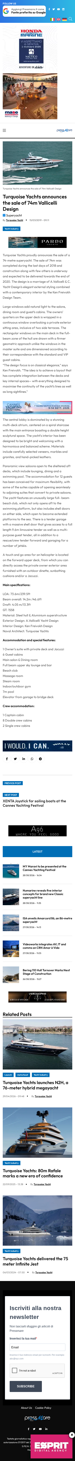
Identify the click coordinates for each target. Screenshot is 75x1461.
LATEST (37, 851)
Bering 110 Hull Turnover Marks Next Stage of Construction (46, 971)
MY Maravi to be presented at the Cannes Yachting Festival (44, 868)
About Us (26, 1407)
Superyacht (14, 215)
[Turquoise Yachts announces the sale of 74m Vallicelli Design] (23, 759)
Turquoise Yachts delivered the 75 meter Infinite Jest (35, 1261)
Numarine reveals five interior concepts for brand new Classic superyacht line (43, 894)
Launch (8, 1074)
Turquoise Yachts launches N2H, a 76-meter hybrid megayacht (35, 1085)
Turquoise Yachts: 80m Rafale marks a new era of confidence (33, 1173)
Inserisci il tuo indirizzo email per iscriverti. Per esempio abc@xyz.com (37, 1357)
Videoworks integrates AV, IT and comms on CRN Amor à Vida (44, 946)
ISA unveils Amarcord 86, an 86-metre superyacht (47, 920)
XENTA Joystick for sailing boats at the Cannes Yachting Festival (34, 803)
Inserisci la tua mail (23, 1338)
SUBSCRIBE (26, 1386)
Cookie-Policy (43, 1407)
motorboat (22, 1074)
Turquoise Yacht (14, 220)
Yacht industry (12, 228)
